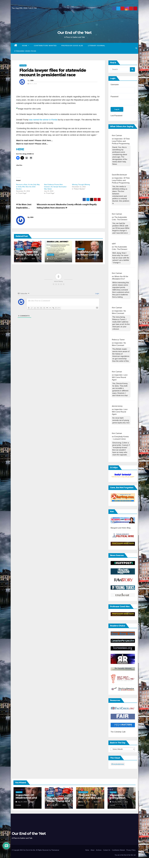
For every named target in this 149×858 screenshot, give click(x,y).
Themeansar (55, 850)
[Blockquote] (47, 307)
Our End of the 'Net (74, 32)
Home (25, 46)
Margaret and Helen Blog (121, 528)
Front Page (23, 65)
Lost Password (116, 116)
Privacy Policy (131, 850)
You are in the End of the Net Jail (125, 855)
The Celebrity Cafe (118, 732)
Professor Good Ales (72, 46)
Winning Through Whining (81, 184)
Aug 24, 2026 (22, 802)
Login (97, 293)
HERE (20, 149)
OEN (31, 80)
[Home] (16, 45)
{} (56, 307)
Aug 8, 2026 (53, 258)
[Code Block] (50, 307)
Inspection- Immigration (118, 796)
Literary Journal (96, 46)
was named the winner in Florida (43, 120)
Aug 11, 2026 (116, 802)
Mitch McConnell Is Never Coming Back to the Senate (88, 256)
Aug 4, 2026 (84, 258)
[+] (59, 307)
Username (115, 84)
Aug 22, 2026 (22, 258)
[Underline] (34, 307)
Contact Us (106, 850)
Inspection (19, 792)
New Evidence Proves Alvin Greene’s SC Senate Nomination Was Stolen (55, 187)
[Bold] (28, 307)
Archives (99, 850)
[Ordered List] (41, 307)
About (92, 850)
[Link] (53, 307)
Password (114, 96)
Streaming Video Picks (25, 51)
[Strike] (37, 307)
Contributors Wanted (45, 46)
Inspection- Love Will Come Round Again (120, 377)
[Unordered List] (44, 307)
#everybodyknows (117, 764)
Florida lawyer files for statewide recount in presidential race (52, 72)
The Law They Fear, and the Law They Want (89, 797)
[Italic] (31, 307)
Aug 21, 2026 (85, 802)
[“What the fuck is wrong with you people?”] (123, 475)
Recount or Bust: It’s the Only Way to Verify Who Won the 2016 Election (28, 187)
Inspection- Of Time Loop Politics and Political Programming (121, 141)
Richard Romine (83, 792)
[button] (136, 48)
